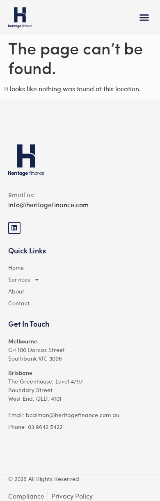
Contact (19, 303)
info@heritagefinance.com (48, 204)
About (16, 291)
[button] (144, 17)
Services (19, 279)
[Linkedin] (14, 228)
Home (16, 267)
